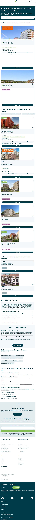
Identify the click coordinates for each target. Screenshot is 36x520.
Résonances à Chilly (4, 447)
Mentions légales (3, 506)
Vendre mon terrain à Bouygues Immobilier (7, 474)
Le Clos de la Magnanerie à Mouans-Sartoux (7, 444)
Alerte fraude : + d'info (4, 504)
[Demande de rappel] (32, 517)
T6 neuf (2, 463)
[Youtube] (32, 498)
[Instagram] (12, 498)
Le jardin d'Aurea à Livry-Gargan (6, 449)
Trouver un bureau (21, 463)
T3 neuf (2, 459)
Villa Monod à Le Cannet (4, 448)
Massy (2, 398)
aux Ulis (11, 394)
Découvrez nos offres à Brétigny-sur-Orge (25, 374)
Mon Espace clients (4, 475)
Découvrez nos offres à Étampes (26, 384)
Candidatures (20, 458)
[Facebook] (2, 498)
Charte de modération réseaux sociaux (7, 514)
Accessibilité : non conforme (5, 512)
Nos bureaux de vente (4, 479)
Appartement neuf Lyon (21, 444)
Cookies (2, 509)
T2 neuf (2, 458)
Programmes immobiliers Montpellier (23, 447)
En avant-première (5, 439)
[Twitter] (22, 498)
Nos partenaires (20, 464)
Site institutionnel (20, 460)
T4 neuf (2, 460)
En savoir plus (17, 67)
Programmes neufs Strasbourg (22, 448)
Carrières (19, 459)
